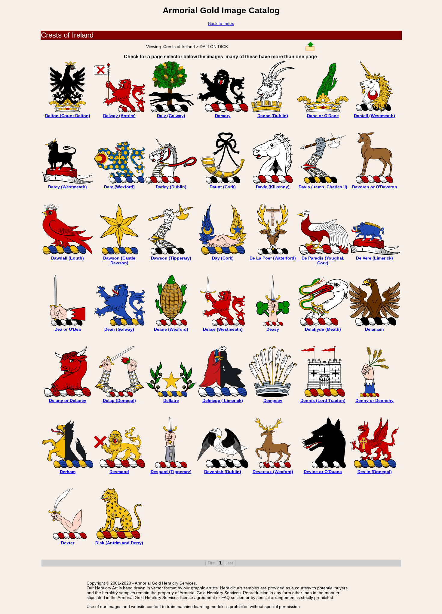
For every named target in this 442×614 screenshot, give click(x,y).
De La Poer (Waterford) (273, 258)
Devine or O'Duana (323, 471)
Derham (67, 471)
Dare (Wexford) (119, 186)
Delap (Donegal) (119, 400)
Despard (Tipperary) (171, 471)
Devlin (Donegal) (375, 471)
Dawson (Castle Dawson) (119, 260)
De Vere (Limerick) (374, 258)
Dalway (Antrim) (119, 115)
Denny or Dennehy (374, 400)
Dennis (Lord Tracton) (322, 400)
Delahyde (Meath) (323, 329)
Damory (223, 115)
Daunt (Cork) (223, 186)
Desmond (119, 471)
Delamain (374, 329)
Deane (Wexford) (171, 329)
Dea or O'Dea (67, 329)
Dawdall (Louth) (67, 258)
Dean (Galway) (119, 329)
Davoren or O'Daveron (374, 186)
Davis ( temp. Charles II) (323, 186)
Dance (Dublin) (272, 115)
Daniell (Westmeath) (374, 115)
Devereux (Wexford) (273, 471)
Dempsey (272, 400)
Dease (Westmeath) (223, 329)
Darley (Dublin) (171, 186)
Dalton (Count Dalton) (67, 115)
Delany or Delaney (67, 400)
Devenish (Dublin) (222, 471)
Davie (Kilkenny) (273, 186)
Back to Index (221, 23)
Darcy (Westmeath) (67, 186)
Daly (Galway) (171, 115)
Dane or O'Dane (323, 115)
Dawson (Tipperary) (171, 258)
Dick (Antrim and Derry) (119, 542)
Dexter (67, 542)
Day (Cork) (223, 258)
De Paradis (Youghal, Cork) (323, 260)
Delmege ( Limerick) (222, 400)
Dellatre (171, 400)
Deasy (272, 329)
